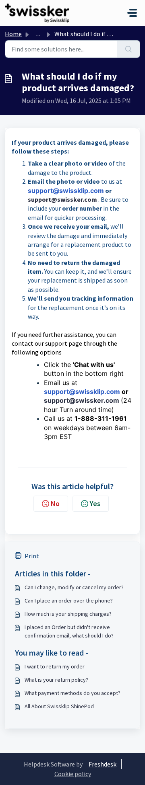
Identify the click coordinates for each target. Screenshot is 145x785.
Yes (95, 503)
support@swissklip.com (66, 191)
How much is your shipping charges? (68, 613)
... (38, 34)
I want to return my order (55, 666)
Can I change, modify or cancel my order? (74, 587)
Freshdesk (102, 764)
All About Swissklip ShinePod (59, 706)
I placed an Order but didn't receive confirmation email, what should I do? (69, 631)
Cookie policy (72, 774)
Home (13, 34)
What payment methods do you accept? (72, 693)
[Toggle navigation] (132, 13)
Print (32, 556)
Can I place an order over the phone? (69, 600)
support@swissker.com (62, 199)
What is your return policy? (56, 679)
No (55, 503)
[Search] (128, 49)
